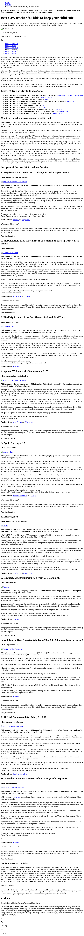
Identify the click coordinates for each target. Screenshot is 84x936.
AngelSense (26, 220)
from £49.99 (41, 107)
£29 (42, 103)
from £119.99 (63, 111)
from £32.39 (57, 109)
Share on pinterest (11, 48)
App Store (16, 573)
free (46, 99)
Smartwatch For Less (20, 774)
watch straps (15, 797)
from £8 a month (46, 97)
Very (14, 422)
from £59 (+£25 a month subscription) (69, 95)
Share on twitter (10, 46)
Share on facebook (11, 44)
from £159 (70, 101)
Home (7, 3)
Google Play (27, 573)
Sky (14, 296)
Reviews (8, 5)
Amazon (16, 220)
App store (16, 367)
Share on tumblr (10, 54)
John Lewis (29, 422)
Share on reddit (10, 52)
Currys (18, 296)
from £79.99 (57, 113)
